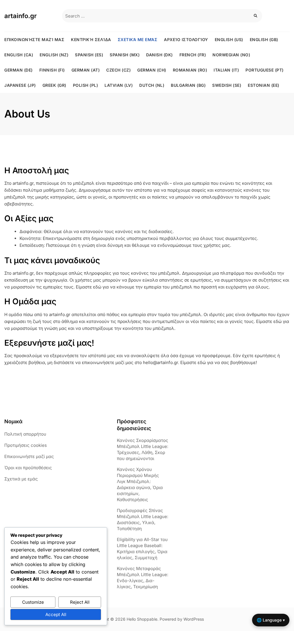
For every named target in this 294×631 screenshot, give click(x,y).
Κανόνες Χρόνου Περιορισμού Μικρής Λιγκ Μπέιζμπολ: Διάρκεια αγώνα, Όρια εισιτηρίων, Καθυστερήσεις (140, 484)
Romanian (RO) (190, 70)
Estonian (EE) (263, 85)
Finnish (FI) (52, 70)
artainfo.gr (20, 16)
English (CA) (18, 54)
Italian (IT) (226, 70)
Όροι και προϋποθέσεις (28, 467)
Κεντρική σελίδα (91, 39)
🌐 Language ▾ (271, 619)
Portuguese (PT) (264, 70)
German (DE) (18, 70)
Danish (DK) (159, 54)
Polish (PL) (85, 85)
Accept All (55, 614)
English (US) (229, 39)
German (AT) (85, 70)
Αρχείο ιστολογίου (186, 39)
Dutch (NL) (151, 85)
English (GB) (264, 39)
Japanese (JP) (20, 85)
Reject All (80, 602)
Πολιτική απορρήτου (25, 434)
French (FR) (192, 54)
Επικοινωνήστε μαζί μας (34, 39)
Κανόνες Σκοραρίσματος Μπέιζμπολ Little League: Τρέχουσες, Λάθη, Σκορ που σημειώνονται (142, 449)
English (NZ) (54, 54)
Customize (33, 602)
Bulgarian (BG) (188, 85)
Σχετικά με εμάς (138, 39)
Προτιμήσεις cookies (25, 445)
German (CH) (151, 70)
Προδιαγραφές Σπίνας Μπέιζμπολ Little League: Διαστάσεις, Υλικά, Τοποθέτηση (142, 519)
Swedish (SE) (226, 85)
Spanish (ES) (89, 54)
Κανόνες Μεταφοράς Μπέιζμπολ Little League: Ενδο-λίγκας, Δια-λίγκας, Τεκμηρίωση (142, 577)
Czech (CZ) (118, 70)
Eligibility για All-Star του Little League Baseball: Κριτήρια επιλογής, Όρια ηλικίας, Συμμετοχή (142, 548)
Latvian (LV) (119, 85)
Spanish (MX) (125, 54)
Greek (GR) (54, 85)
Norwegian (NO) (231, 54)
